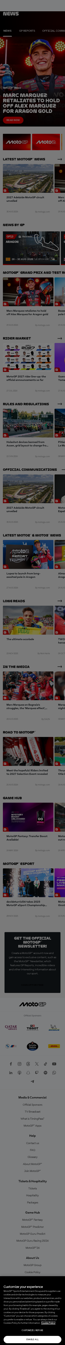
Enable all (32, 1339)
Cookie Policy (48, 1323)
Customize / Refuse (32, 1330)
